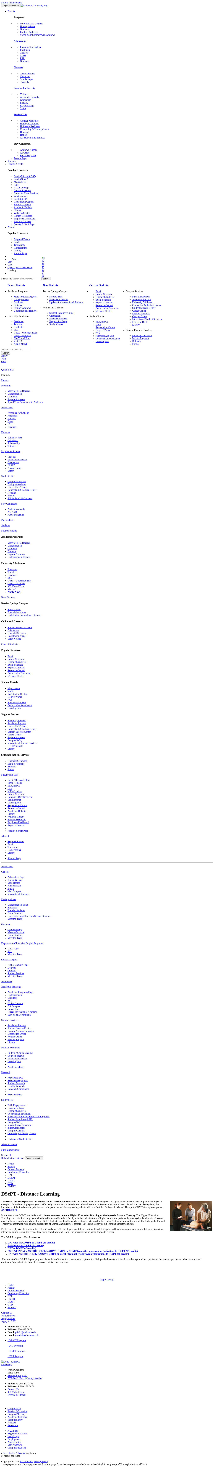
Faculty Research (16, 1086)
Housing (24, 132)
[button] (31, 267)
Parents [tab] (4, 380)
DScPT (11, 1180)
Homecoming (20, 247)
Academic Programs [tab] (11, 986)
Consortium (13, 1009)
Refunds (136, 341)
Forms (135, 344)
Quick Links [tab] (7, 369)
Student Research (16, 1083)
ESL (22, 58)
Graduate (24, 29)
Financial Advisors (58, 299)
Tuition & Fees (27, 73)
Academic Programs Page (20, 992)
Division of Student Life (19, 1139)
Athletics (12, 1422)
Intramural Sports (16, 1127)
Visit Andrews (15, 1445)
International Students (18, 894)
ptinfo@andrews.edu (25, 1332)
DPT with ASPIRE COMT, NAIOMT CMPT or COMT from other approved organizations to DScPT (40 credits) (68, 1254)
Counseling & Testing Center (34, 129)
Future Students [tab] (9, 530)
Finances (18, 67)
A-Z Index (13, 1430)
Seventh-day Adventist (14, 1453)
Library (17, 210)
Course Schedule (22, 190)
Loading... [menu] (13, 270)
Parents (11, 11)
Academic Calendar (30, 97)
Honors (23, 134)
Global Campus (15, 1003)
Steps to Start (55, 296)
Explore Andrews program (21, 1031)
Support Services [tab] (9, 1020)
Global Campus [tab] (9, 959)
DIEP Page (13, 948)
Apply (14, 259)
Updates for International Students (66, 302)
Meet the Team (15, 918)
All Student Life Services (32, 137)
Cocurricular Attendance (108, 338)
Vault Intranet (20, 196)
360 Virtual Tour (22, 338)
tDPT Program (15, 1356)
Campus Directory (17, 1414)
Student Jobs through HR (20, 1119)
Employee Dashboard (24, 218)
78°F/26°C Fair (16, 1378)
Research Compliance (18, 1089)
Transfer (24, 52)
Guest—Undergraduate (25, 332)
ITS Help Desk (139, 322)
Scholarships (26, 79)
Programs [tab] (6, 385)
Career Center (139, 310)
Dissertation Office (17, 1033)
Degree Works (103, 330)
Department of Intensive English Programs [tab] (22, 943)
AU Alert (24, 152)
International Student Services (147, 319)
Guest (23, 55)
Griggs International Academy (22, 1012)
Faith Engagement (141, 296)
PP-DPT (12, 1186)
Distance (18, 305)
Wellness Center (22, 213)
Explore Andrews (28, 32)
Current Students (98, 285)
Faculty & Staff (15, 164)
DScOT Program (17, 1340)
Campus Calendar (16, 1130)
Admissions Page (16, 877)
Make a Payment (140, 338)
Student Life (20, 114)
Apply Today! (107, 1279)
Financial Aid (14, 885)
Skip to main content (11, 2)
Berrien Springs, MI (17, 1375)
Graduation (25, 100)
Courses (12, 970)
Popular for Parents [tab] (10, 451)
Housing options (16, 1108)
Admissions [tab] (7, 407)
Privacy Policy (41, 1461)
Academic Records (141, 299)
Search (6, 353)
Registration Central (24, 201)
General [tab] (5, 871)
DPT (10, 1175)
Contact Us (13, 1389)
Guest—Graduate (22, 335)
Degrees (12, 967)
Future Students (16, 285)
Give (10, 264)
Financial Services (58, 318)
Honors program (16, 1039)
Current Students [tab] (9, 644)
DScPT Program (16, 1351)
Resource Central (22, 204)
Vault (98, 324)
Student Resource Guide (61, 313)
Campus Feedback (17, 1447)
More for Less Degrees (31, 23)
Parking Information (17, 1411)
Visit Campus (14, 891)
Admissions (20, 41)
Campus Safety (139, 316)
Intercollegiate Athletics (19, 1125)
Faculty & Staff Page (24, 224)
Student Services (16, 973)
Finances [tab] (5, 432)
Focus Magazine (28, 155)
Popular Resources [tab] (10, 1047)
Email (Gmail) (21, 179)
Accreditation (26, 1461)
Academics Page (16, 1067)
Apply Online (14, 1442)
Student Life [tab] (7, 476)
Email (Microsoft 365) (25, 176)
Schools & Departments (19, 1014)
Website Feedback (17, 1395)
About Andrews (9, 1144)
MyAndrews (20, 182)
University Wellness (30, 126)
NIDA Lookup (21, 187)
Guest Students (15, 913)
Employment (14, 1439)
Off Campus (14, 1006)
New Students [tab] (8, 597)
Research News (15, 1077)
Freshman (25, 50)
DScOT (11, 1177)
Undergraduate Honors (25, 310)
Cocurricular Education (107, 308)
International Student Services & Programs (29, 1116)
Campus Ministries (29, 120)
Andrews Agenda (28, 150)
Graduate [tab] (5, 924)
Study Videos (56, 324)
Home (11, 1163)
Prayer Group (27, 105)
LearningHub (20, 199)
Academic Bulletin (23, 207)
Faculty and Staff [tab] (9, 774)
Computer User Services (26, 193)
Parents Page (20, 158)
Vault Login (13, 1436)
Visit (10, 262)
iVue (16, 184)
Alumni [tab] (5, 836)
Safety (23, 108)
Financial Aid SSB (105, 335)
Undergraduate (27, 26)
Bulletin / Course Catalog (20, 1053)
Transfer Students (16, 910)
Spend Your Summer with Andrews (37, 35)
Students (12, 161)
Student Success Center (143, 308)
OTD (10, 1183)
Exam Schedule (103, 299)
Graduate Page (15, 929)
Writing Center (15, 1036)
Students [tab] (5, 525)
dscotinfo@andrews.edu (27, 1335)
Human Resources (23, 215)
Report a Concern (22, 221)
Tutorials (24, 82)
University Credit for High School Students (29, 916)
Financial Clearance (142, 335)
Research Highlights (18, 1080)
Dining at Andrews (29, 123)
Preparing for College (30, 47)
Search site (6, 278)
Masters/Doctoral (16, 932)
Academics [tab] (6, 981)
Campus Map (14, 1408)
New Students (50, 285)
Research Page (15, 1094)
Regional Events (22, 239)
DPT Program (15, 1345)
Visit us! (24, 94)
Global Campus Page (18, 965)
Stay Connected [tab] (9, 503)
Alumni (11, 227)
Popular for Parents (24, 88)
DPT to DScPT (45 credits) (22, 1248)
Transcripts (19, 245)
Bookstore (13, 1425)
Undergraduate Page (18, 904)
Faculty (11, 1166)
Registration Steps (58, 321)
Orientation (54, 315)
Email (17, 242)
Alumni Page (20, 253)
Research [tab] (5, 1072)
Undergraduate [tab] (8, 899)
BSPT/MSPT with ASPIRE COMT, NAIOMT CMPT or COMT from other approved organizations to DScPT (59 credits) (73, 1251)
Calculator (25, 76)
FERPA (24, 102)
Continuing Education (18, 1172)
